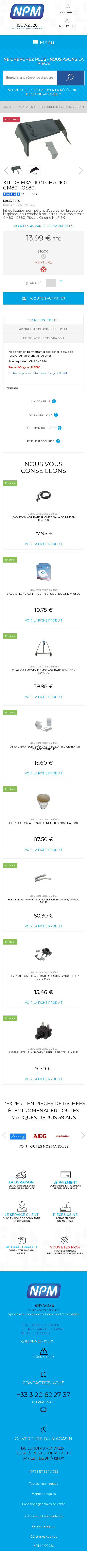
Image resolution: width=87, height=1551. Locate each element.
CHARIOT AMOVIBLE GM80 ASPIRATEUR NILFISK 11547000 (43, 671)
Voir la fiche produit (43, 544)
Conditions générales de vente (43, 1504)
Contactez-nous (43, 1526)
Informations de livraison (43, 338)
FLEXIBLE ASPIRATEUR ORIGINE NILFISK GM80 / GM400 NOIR (43, 901)
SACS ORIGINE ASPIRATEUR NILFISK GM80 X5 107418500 (43, 593)
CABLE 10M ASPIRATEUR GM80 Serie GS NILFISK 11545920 (43, 518)
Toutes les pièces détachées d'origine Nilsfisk (38, 373)
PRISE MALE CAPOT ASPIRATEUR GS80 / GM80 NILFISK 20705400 (43, 977)
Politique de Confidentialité (43, 1516)
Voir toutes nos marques (44, 1146)
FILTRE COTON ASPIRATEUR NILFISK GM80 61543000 (43, 823)
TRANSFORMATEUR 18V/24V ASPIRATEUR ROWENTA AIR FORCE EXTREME (43, 748)
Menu (46, 42)
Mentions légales (44, 1494)
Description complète (43, 319)
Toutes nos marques (43, 1484)
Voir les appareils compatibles (43, 226)
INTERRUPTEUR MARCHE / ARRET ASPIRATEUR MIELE (43, 1052)
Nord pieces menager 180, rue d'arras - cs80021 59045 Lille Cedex (42, 1329)
